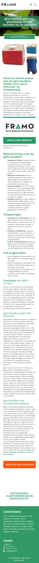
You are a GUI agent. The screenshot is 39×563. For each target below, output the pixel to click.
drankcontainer (20, 521)
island (16, 524)
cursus (23, 518)
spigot (5, 529)
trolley (31, 529)
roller (30, 526)
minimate (7, 526)
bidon (5, 516)
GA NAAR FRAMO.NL (19, 36)
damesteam (8, 521)
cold (30, 516)
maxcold (30, 524)
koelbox (22, 524)
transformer (23, 529)
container (16, 518)
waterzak (15, 531)
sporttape (13, 529)
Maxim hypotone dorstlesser (14, 452)
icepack (30, 521)
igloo (5, 524)
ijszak (10, 524)
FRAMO (17, 558)
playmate (15, 526)
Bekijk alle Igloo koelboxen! (20, 464)
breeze (25, 516)
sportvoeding (26, 450)
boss (20, 516)
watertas (6, 531)
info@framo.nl (12, 551)
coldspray (7, 518)
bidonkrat (13, 516)
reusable (23, 526)
